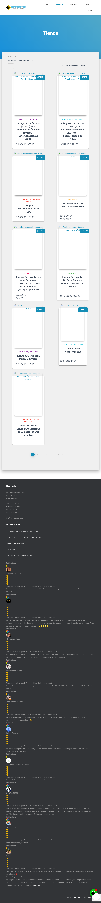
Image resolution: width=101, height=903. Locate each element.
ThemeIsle (91, 897)
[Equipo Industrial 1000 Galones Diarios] (73, 174)
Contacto (88, 4)
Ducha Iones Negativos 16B (73, 350)
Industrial (72, 200)
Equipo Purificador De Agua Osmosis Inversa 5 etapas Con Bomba (72, 281)
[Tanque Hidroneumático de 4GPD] (28, 173)
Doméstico (28, 202)
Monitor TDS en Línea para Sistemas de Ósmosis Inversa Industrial (28, 430)
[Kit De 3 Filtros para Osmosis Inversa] (28, 326)
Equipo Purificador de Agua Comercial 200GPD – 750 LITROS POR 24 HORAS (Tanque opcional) (28, 283)
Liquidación (78, 345)
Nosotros (73, 4)
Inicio (47, 4)
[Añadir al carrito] (39, 144)
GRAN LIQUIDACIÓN (15, 543)
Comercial (28, 273)
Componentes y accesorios (28, 119)
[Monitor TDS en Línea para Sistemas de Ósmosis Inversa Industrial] (28, 394)
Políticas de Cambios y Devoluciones (25, 537)
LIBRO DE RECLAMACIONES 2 (19, 555)
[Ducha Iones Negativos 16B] (72, 322)
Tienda (59, 4)
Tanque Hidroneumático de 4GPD (28, 208)
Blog (90, 10)
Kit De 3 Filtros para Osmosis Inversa (28, 357)
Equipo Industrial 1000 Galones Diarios (72, 205)
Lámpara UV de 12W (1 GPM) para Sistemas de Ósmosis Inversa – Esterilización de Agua (72, 131)
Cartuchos (23, 352)
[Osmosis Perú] (16, 7)
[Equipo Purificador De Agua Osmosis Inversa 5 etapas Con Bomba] (73, 247)
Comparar (12, 549)
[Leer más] (39, 440)
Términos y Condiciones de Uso (22, 531)
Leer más (36, 885)
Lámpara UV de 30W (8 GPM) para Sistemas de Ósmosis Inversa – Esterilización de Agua (28, 131)
